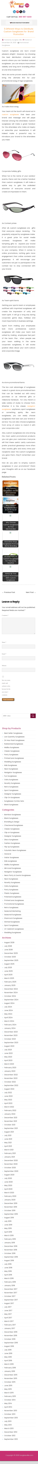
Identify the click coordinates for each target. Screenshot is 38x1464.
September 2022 (11, 1085)
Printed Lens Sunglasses (14, 758)
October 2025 (10, 957)
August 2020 (9, 1175)
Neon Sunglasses (11, 769)
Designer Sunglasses (12, 794)
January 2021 (9, 1157)
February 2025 (10, 982)
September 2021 (11, 1128)
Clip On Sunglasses (12, 797)
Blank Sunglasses (11, 804)
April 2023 (8, 1060)
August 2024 (9, 1003)
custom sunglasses (10, 114)
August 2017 (9, 1303)
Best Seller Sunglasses (13, 733)
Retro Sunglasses (11, 787)
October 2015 (9, 1382)
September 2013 (11, 1417)
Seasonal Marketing (12, 911)
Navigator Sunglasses (13, 772)
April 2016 (8, 1360)
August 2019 (9, 1217)
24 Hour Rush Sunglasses (14, 740)
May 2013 (8, 1425)
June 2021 (8, 1139)
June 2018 (8, 1267)
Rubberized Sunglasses (13, 744)
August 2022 (9, 1089)
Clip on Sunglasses (11, 832)
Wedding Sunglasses (12, 762)
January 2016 (9, 1371)
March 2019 (9, 1235)
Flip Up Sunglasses (11, 847)
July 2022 (8, 1092)
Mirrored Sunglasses (12, 868)
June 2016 (8, 1353)
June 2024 (8, 1010)
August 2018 (9, 1260)
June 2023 (8, 1053)
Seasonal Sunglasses (12, 914)
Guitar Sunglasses (11, 857)
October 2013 (9, 1414)
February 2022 (10, 1110)
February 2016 (10, 1367)
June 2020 (8, 1182)
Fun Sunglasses (10, 776)
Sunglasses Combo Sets (14, 801)
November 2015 (10, 1378)
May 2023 (8, 1057)
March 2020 (9, 1192)
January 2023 (9, 1071)
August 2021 (9, 1132)
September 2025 (11, 960)
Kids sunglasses (10, 861)
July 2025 (8, 967)
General (7, 854)
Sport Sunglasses (11, 790)
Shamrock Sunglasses (13, 918)
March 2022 (9, 1107)
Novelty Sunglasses (12, 783)
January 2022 (9, 1114)
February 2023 (10, 1067)
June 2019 (8, 1225)
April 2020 (8, 1189)
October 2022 (10, 1082)
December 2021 (10, 1117)
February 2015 (10, 1396)
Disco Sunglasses (11, 839)
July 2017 (8, 1307)
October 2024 (10, 996)
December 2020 (11, 1160)
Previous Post (8, 592)
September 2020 (11, 1171)
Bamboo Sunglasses (12, 814)
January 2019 (9, 1242)
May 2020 (8, 1185)
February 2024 (10, 1024)
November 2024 (11, 992)
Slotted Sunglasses (12, 922)
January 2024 (10, 1028)
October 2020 (10, 1167)
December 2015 (10, 1375)
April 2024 (8, 1017)
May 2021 (8, 1142)
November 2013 (10, 1410)
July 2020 (8, 1178)
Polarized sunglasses (12, 897)
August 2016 (9, 1346)
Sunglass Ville (17, 40)
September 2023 (11, 1042)
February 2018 (10, 1282)
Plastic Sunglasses (11, 893)
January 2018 (9, 1285)
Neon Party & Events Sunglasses (17, 875)
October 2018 (9, 1253)
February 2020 (10, 1196)
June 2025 (8, 971)
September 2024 (11, 999)
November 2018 (10, 1250)
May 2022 (8, 1099)
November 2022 (10, 1078)
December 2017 (10, 1289)
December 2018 (10, 1246)
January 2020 (9, 1200)
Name (4, 642)
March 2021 (9, 1150)
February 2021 (10, 1153)
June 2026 (8, 949)
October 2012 (9, 1435)
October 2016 (9, 1339)
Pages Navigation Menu (20, 23)
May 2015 (8, 1389)
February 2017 (10, 1325)
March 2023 (9, 1064)
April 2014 (8, 1407)
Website (4, 665)
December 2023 (11, 1032)
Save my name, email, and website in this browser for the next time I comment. (6, 687)
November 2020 (11, 1164)
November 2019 (10, 1207)
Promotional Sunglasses (14, 904)
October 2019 (9, 1210)
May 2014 (8, 1403)
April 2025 (8, 974)
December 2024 (11, 989)
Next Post (31, 592)
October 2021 (9, 1125)
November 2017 (10, 1292)
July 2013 (7, 1421)
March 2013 (9, 1428)
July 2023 (8, 1049)
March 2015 (9, 1392)
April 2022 (8, 1103)
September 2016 (11, 1342)
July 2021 (7, 1135)
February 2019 (10, 1239)
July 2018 (8, 1264)
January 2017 (9, 1328)
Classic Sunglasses (12, 751)
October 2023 (10, 1039)
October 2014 (10, 1400)
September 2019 (11, 1214)
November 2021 (10, 1121)
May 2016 (8, 1357)
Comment (5, 615)
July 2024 (8, 1007)
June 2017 (8, 1310)
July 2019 (7, 1221)
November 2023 (10, 1035)
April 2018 (8, 1275)
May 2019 (8, 1228)
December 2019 (10, 1203)
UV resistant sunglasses (14, 929)
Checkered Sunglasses (13, 825)
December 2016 (10, 1332)
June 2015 (8, 1385)
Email (4, 654)
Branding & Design (11, 822)
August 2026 (9, 942)
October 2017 (9, 1296)
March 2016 (9, 1364)
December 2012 (10, 1432)
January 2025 (9, 985)
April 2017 (8, 1317)
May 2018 (8, 1271)
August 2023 (9, 1046)
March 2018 (9, 1278)
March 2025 (9, 978)
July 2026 (8, 946)
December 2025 (11, 953)
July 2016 (8, 1350)
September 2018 (11, 1257)
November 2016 (10, 1335)
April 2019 (8, 1232)
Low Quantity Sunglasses (14, 737)
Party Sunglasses (11, 754)
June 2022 (8, 1096)
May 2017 (8, 1314)
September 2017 (11, 1300)
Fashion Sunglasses (12, 843)
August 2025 (9, 964)
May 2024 (8, 1014)
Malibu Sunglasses (11, 747)
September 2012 (11, 1439)
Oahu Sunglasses (11, 779)
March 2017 (9, 1321)
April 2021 (8, 1146)
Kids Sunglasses (10, 765)
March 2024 (9, 1021)
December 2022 (11, 1074)
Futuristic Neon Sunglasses (15, 850)
